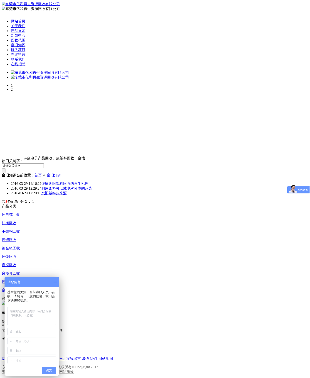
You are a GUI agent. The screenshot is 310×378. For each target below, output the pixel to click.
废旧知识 (18, 45)
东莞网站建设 (63, 372)
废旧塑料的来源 (54, 193)
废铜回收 (9, 265)
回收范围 (18, 40)
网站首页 (18, 21)
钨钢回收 (9, 223)
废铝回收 (9, 240)
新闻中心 (18, 35)
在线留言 (18, 54)
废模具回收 (11, 273)
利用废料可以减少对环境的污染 (66, 188)
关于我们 (18, 26)
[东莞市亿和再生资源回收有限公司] (40, 72)
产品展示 (18, 31)
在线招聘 (18, 64)
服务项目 (18, 50)
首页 (38, 175)
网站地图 (105, 359)
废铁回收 (9, 257)
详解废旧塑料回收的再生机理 (65, 183)
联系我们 (18, 59)
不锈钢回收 (11, 231)
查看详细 (24, 206)
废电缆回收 (11, 215)
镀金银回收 (11, 248)
